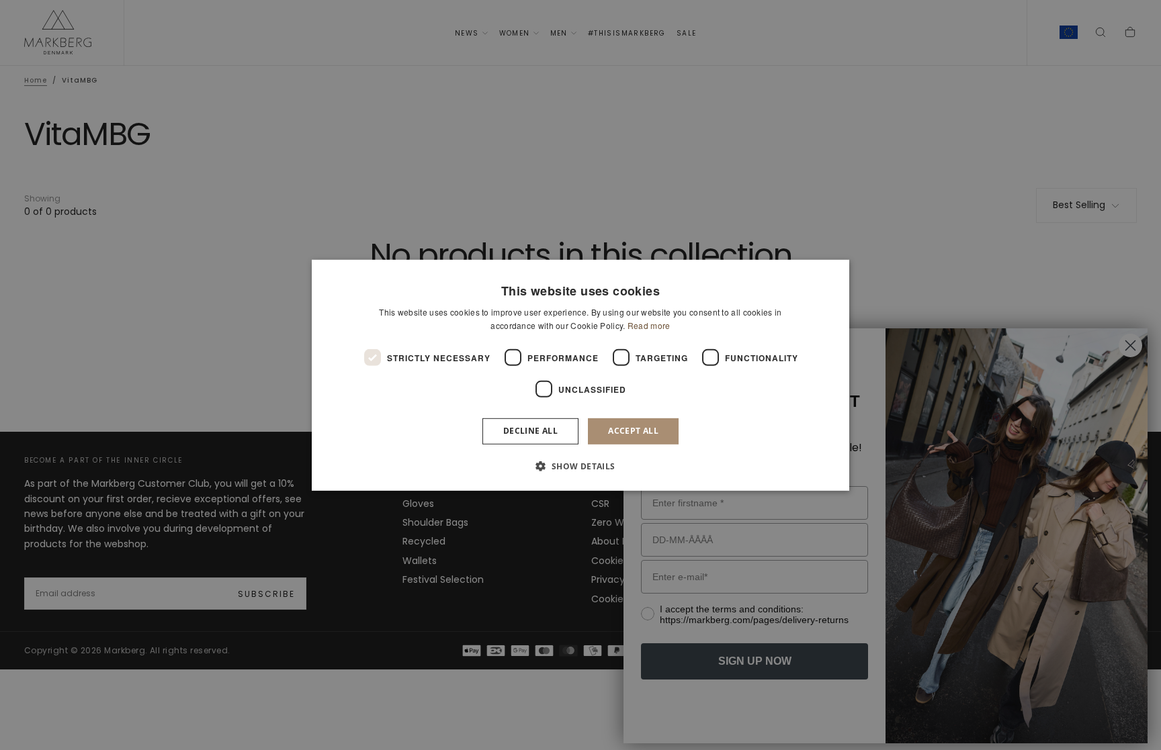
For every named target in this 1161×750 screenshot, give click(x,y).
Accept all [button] (633, 430)
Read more (649, 325)
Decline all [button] (530, 430)
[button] (580, 466)
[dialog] (580, 374)
